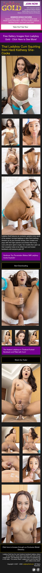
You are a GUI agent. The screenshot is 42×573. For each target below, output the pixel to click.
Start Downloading (21, 265)
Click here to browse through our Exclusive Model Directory (21, 548)
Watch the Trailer (21, 360)
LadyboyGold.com (28, 564)
